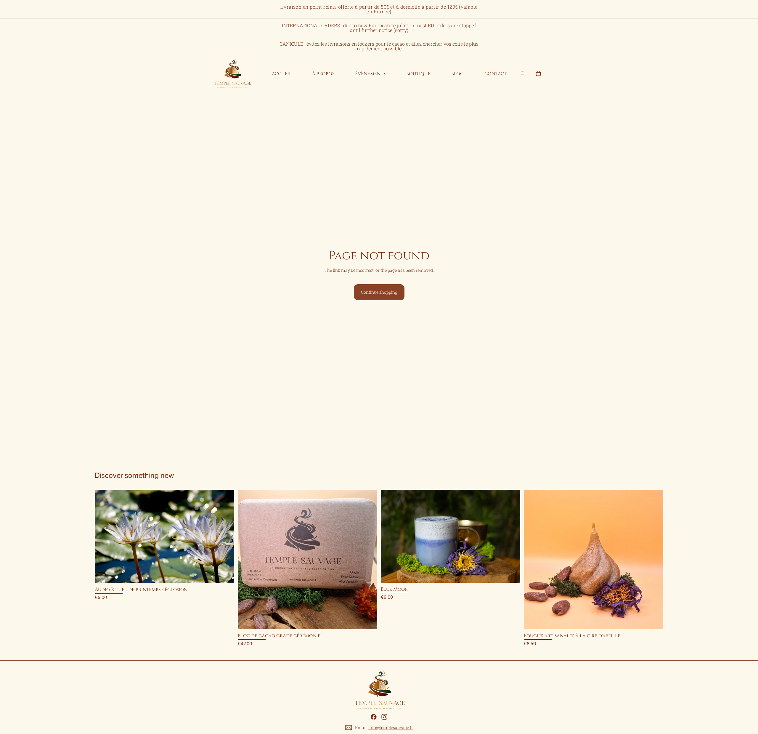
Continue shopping (379, 292)
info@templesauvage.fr (390, 727)
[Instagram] (384, 716)
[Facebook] (373, 716)
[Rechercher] (522, 73)
